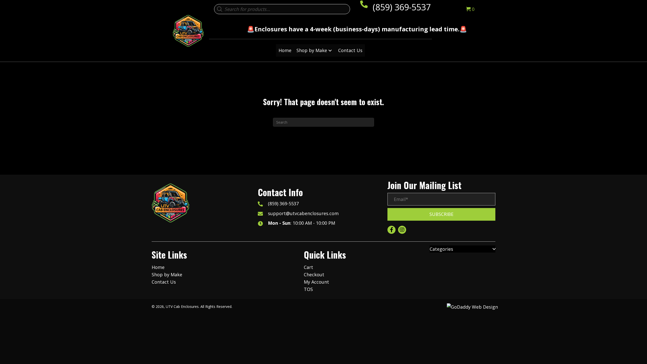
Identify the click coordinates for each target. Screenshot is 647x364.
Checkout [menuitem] (314, 274)
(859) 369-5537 (402, 7)
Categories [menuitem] (441, 249)
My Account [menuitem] (316, 282)
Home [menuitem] (158, 267)
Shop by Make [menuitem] (167, 274)
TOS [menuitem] (308, 289)
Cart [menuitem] (308, 267)
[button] (330, 50)
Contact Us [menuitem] (164, 282)
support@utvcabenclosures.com (303, 213)
